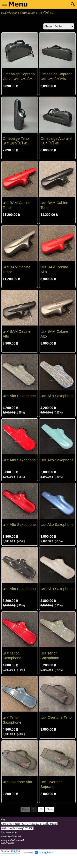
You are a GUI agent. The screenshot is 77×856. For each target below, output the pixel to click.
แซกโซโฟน (46, 13)
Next (50, 809)
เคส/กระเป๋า (27, 13)
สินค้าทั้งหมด (9, 13)
